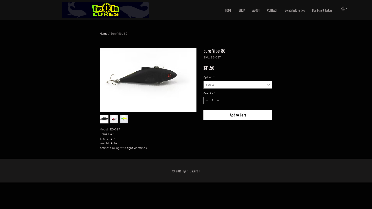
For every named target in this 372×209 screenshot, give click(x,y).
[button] (345, 8)
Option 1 (208, 77)
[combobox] (237, 85)
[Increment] (218, 100)
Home (104, 34)
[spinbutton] (212, 100)
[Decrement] (206, 100)
